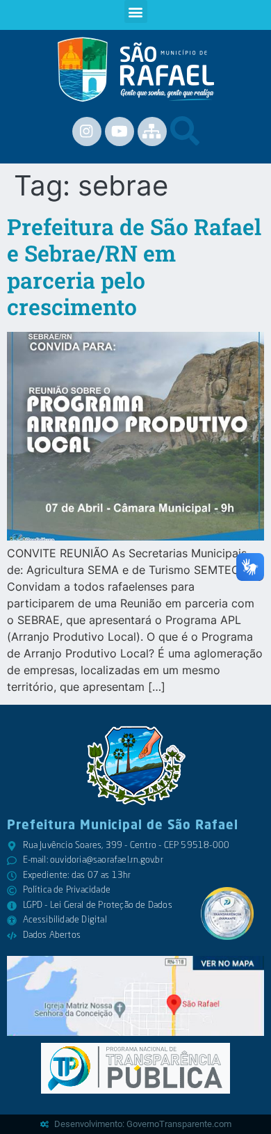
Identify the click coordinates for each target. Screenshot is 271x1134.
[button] (135, 11)
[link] (136, 69)
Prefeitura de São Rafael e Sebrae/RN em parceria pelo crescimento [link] (134, 266)
